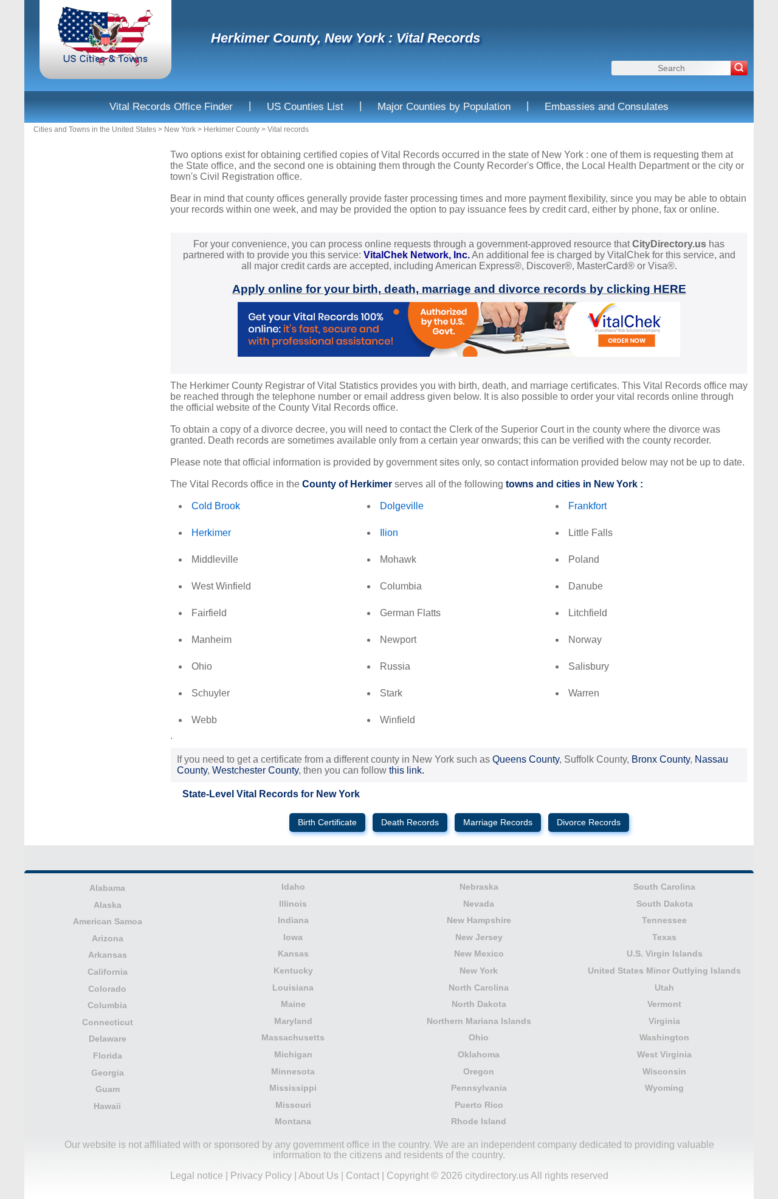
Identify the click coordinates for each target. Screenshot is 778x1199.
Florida (107, 1055)
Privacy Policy (261, 1175)
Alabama (107, 888)
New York (180, 129)
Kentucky (293, 970)
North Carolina (479, 987)
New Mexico (479, 953)
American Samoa (107, 921)
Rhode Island (478, 1121)
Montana (293, 1121)
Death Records (410, 822)
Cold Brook (215, 506)
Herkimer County (232, 129)
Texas (664, 937)
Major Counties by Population (444, 106)
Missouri (293, 1105)
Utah (664, 987)
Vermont (664, 1004)
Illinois (293, 904)
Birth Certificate (327, 822)
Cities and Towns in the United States (94, 129)
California (108, 972)
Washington (664, 1037)
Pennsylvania (479, 1088)
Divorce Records (589, 822)
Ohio (479, 1037)
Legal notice (196, 1175)
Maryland (293, 1021)
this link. (406, 770)
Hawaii (107, 1106)
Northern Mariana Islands (479, 1021)
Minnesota (293, 1071)
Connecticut (107, 1022)
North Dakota (479, 1004)
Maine (293, 1004)
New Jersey (479, 937)
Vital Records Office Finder (171, 106)
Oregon (478, 1071)
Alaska (108, 905)
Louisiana (293, 987)
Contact (362, 1175)
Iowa (293, 937)
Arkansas (107, 955)
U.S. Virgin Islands (665, 953)
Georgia (107, 1072)
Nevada (478, 904)
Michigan (293, 1054)
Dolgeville (402, 506)
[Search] (739, 68)
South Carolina (664, 887)
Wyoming (664, 1088)
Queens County (525, 759)
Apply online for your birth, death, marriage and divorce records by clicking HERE (459, 289)
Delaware (107, 1038)
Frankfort (587, 506)
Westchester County (255, 770)
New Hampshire (479, 920)
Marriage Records (497, 822)
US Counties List (305, 106)
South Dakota (664, 904)
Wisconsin (664, 1071)
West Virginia (664, 1054)
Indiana (293, 920)
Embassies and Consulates (607, 106)
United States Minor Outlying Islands (664, 970)
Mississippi (293, 1088)
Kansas (293, 953)
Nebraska (479, 887)
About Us (318, 1175)
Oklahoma (479, 1054)
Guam (107, 1089)
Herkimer (211, 532)
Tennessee (664, 920)
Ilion (389, 532)
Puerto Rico (479, 1105)
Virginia (664, 1021)
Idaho (293, 887)
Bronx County (661, 759)
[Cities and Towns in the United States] (105, 63)
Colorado (107, 989)
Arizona (107, 938)
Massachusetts (293, 1037)
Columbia (107, 1005)
